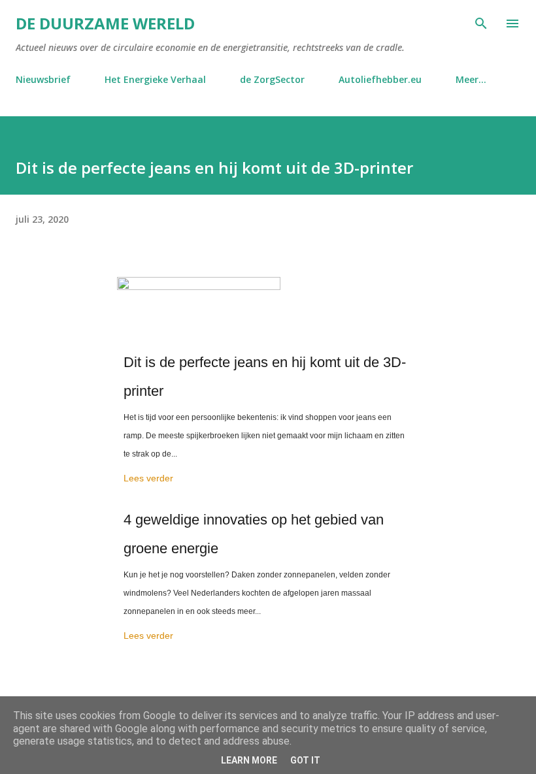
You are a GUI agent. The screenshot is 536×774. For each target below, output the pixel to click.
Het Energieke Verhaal (155, 79)
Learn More (249, 760)
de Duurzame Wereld (105, 23)
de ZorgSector (272, 79)
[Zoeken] (481, 23)
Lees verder (148, 478)
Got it (305, 760)
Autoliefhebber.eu (380, 79)
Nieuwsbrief (43, 79)
